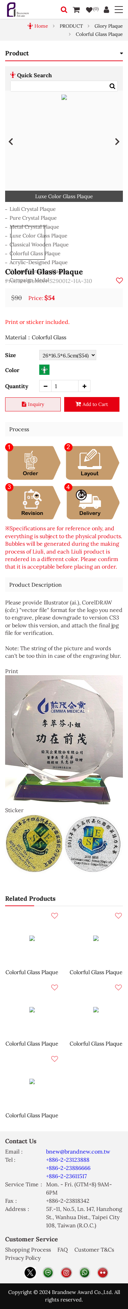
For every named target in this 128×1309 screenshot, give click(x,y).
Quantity (16, 386)
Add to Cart (95, 404)
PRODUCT (71, 26)
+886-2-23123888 (67, 1159)
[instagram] (66, 1272)
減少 (45, 386)
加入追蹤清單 (119, 280)
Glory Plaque (109, 26)
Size (10, 355)
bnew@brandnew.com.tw (78, 1151)
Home (41, 26)
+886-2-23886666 (68, 1167)
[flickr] (103, 1272)
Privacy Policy (23, 1257)
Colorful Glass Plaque (99, 34)
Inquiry (36, 404)
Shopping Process (28, 1249)
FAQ (62, 1249)
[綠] (44, 370)
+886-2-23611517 (66, 1176)
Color (12, 370)
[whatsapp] (84, 1272)
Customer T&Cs (94, 1249)
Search (112, 86)
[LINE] (48, 1272)
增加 (84, 386)
